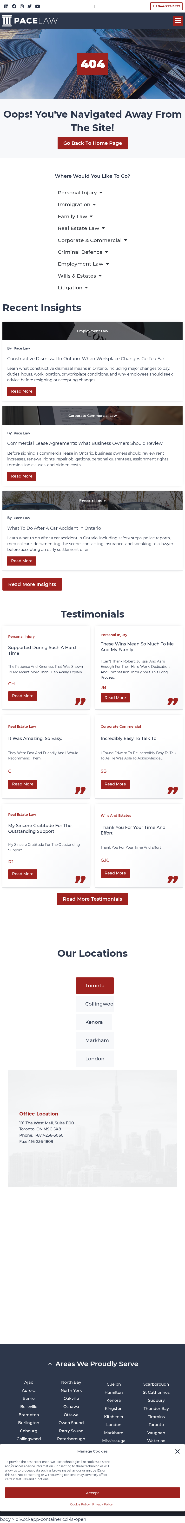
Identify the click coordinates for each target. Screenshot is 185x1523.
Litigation (70, 288)
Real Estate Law (78, 228)
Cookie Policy (80, 1504)
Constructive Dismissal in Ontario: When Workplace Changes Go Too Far (86, 358)
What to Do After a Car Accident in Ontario (54, 528)
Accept (92, 1493)
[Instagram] (22, 6)
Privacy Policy (102, 1504)
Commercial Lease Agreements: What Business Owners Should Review (85, 443)
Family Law (72, 216)
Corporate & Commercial (90, 240)
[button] (177, 1451)
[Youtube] (37, 6)
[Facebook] (14, 6)
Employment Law (80, 264)
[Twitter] (29, 6)
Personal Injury (77, 193)
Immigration (74, 204)
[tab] (95, 985)
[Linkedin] (6, 6)
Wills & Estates (77, 276)
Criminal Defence (80, 252)
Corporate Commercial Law (92, 416)
